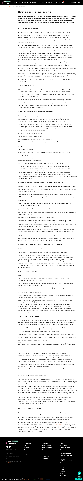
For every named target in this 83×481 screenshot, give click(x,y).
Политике (8, 462)
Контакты (62, 471)
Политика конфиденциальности (66, 460)
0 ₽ (64, 2)
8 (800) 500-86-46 (72, 2)
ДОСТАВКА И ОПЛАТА (35, 2)
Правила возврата (65, 462)
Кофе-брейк (45, 458)
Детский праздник (47, 447)
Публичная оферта (65, 449)
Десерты (26, 449)
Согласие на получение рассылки (66, 456)
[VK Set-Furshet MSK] (10, 446)
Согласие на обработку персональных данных (66, 452)
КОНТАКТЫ (49, 2)
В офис (44, 449)
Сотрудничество (64, 467)
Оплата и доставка (65, 447)
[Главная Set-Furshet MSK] (7, 2)
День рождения (46, 445)
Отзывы (62, 465)
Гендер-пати (45, 456)
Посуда (26, 454)
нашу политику (26, 479)
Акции (61, 473)
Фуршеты (26, 447)
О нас (61, 443)
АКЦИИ (26, 2)
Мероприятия (63, 445)
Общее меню (27, 443)
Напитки (26, 452)
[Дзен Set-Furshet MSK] (7, 446)
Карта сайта (63, 475)
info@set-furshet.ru (59, 424)
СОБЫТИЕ (20, 2)
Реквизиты (63, 469)
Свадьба (44, 454)
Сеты (25, 445)
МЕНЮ (15, 2)
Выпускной (45, 443)
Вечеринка (45, 452)
